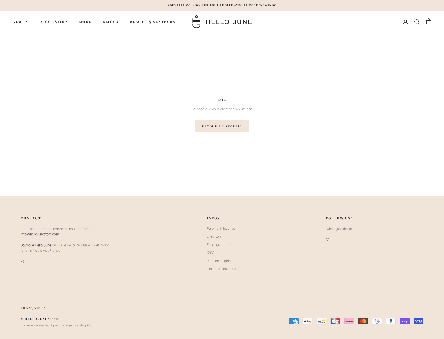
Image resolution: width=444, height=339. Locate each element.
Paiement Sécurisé (221, 228)
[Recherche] (417, 21)
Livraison (214, 236)
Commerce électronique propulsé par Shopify (56, 325)
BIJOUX (111, 21)
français (31, 308)
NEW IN (21, 21)
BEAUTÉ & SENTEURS (153, 21)
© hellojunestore (41, 319)
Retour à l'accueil (222, 126)
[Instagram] (22, 261)
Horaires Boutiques (221, 269)
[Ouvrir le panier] (428, 21)
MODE (85, 21)
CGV (210, 252)
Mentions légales (219, 261)
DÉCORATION (53, 21)
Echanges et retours (222, 244)
